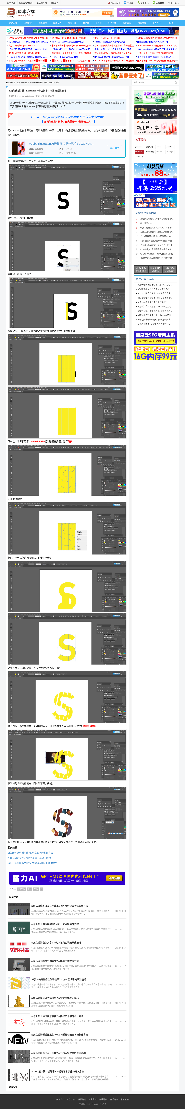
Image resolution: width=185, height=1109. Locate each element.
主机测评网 (42, 3)
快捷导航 (172, 3)
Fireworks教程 (160, 147)
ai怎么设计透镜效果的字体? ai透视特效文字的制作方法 (59, 1034)
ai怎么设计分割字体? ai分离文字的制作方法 (30, 853)
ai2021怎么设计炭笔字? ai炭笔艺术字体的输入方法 (57, 1071)
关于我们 (60, 1099)
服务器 (99, 23)
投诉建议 (114, 1099)
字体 (36, 889)
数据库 (86, 23)
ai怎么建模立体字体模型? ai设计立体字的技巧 (55, 998)
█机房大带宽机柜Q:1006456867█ (152, 42)
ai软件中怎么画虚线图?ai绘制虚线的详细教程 (160, 258)
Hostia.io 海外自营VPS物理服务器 (110, 42)
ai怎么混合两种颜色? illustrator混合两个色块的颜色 (160, 306)
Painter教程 (150, 152)
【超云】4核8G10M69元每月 (65, 57)
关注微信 (160, 3)
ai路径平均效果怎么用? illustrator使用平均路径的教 (160, 315)
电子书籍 (112, 23)
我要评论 (50, 96)
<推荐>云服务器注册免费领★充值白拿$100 (28, 38)
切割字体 (21, 889)
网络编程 (43, 23)
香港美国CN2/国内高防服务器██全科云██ (28, 60)
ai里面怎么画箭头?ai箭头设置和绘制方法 (158, 245)
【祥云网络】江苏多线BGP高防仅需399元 (156, 53)
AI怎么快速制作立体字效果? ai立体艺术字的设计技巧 (58, 979)
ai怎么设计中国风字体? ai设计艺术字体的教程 (55, 924)
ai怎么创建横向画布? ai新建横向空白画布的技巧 (159, 293)
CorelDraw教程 (170, 147)
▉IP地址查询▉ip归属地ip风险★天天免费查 (71, 45)
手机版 (130, 3)
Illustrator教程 (36, 83)
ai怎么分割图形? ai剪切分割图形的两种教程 (159, 219)
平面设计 (156, 23)
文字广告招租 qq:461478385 (108, 38)
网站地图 (103, 1099)
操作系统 (127, 23)
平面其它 (139, 157)
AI (41, 889)
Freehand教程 (160, 152)
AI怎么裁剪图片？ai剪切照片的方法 (156, 228)
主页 (18, 83)
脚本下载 (72, 23)
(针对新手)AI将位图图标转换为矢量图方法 (159, 249)
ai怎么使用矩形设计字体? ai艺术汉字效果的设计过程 (58, 1053)
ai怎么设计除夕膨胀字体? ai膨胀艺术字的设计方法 (57, 1016)
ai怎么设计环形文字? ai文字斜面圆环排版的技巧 (33, 863)
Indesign (170, 152)
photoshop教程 (139, 147)
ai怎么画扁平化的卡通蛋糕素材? (152, 302)
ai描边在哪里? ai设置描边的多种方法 (154, 324)
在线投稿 (125, 1099)
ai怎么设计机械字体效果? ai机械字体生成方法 (55, 961)
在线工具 (54, 3)
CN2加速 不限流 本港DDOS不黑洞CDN (69, 38)
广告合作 (71, 1099)
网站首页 (13, 23)
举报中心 (144, 3)
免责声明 (92, 1099)
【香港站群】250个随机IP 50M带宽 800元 (71, 49)
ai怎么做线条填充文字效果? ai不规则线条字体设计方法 (59, 906)
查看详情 (114, 148)
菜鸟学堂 (11, 3)
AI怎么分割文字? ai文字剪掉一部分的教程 (29, 858)
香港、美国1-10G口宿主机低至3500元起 (113, 49)
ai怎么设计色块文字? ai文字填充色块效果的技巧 (56, 942)
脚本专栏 (57, 23)
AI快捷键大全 (146, 223)
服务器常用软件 (26, 3)
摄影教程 (149, 147)
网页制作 (28, 23)
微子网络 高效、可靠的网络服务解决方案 (113, 53)
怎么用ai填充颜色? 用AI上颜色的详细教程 (158, 254)
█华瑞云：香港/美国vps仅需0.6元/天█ (112, 57)
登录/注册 (115, 3)
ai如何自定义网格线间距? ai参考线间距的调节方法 (160, 311)
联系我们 (82, 1099)
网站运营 (142, 23)
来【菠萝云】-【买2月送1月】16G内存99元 (28, 42)
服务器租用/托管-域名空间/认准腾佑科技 (155, 57)
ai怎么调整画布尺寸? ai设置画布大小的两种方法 (161, 236)
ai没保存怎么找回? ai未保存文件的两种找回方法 (161, 232)
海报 (29, 889)
